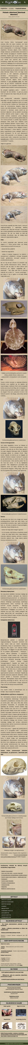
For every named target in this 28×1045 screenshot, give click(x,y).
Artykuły (11, 8)
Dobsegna (4, 879)
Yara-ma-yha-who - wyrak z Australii (11, 873)
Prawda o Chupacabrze (8, 883)
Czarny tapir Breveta (7, 881)
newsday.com (5, 139)
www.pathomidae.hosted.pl (8, 857)
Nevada (4, 959)
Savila (3, 961)
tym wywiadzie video (15, 81)
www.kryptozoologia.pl (20, 855)
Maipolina (4, 887)
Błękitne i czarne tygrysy (8, 888)
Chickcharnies (5, 885)
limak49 (3, 958)
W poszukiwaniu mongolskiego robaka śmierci (14, 875)
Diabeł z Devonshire (6, 871)
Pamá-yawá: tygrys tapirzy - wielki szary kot (13, 877)
